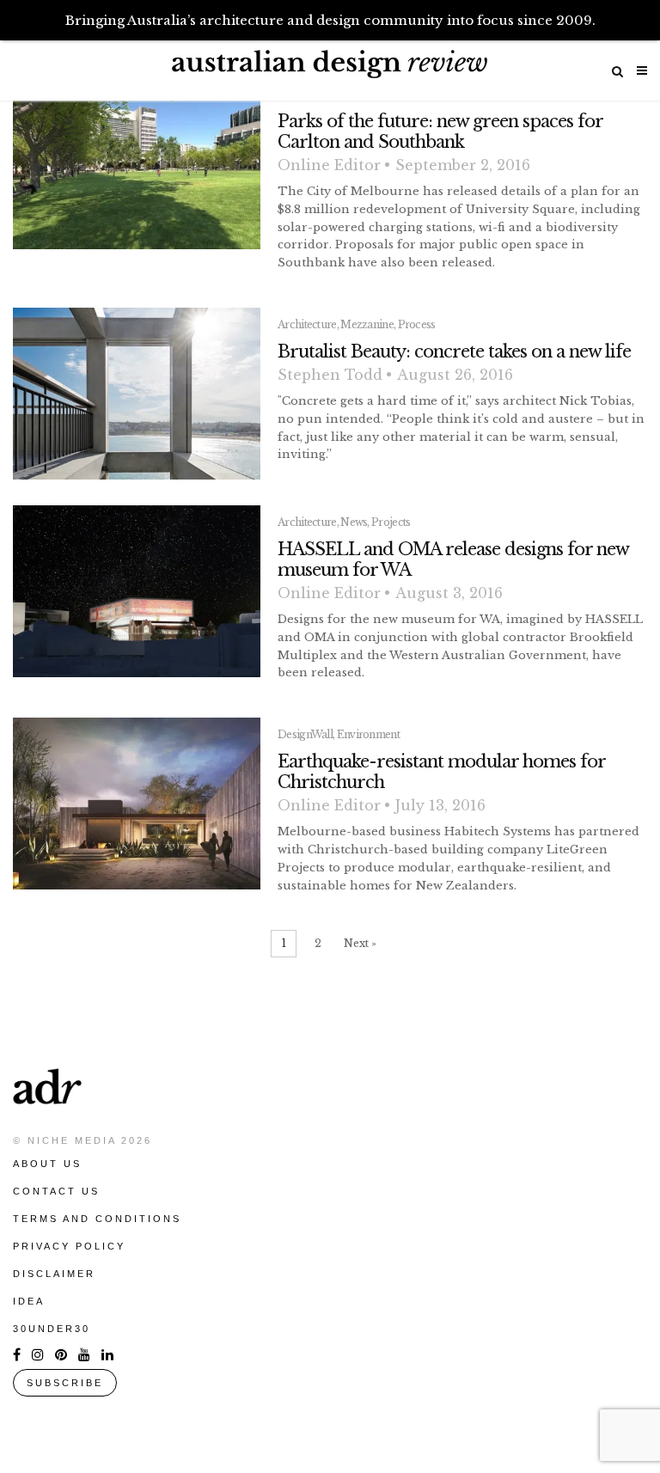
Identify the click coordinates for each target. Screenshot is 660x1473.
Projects (390, 522)
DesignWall (305, 734)
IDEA (29, 1301)
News (353, 522)
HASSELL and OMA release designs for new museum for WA (453, 559)
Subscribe (65, 1383)
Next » (360, 943)
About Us (47, 1163)
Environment (368, 734)
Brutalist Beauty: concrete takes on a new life (454, 351)
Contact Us (56, 1191)
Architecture (307, 324)
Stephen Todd (330, 374)
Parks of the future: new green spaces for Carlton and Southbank (440, 131)
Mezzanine (367, 324)
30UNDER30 (51, 1328)
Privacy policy (69, 1246)
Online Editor (329, 165)
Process (417, 324)
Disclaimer (54, 1273)
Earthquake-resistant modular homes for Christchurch (441, 771)
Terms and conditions (97, 1218)
